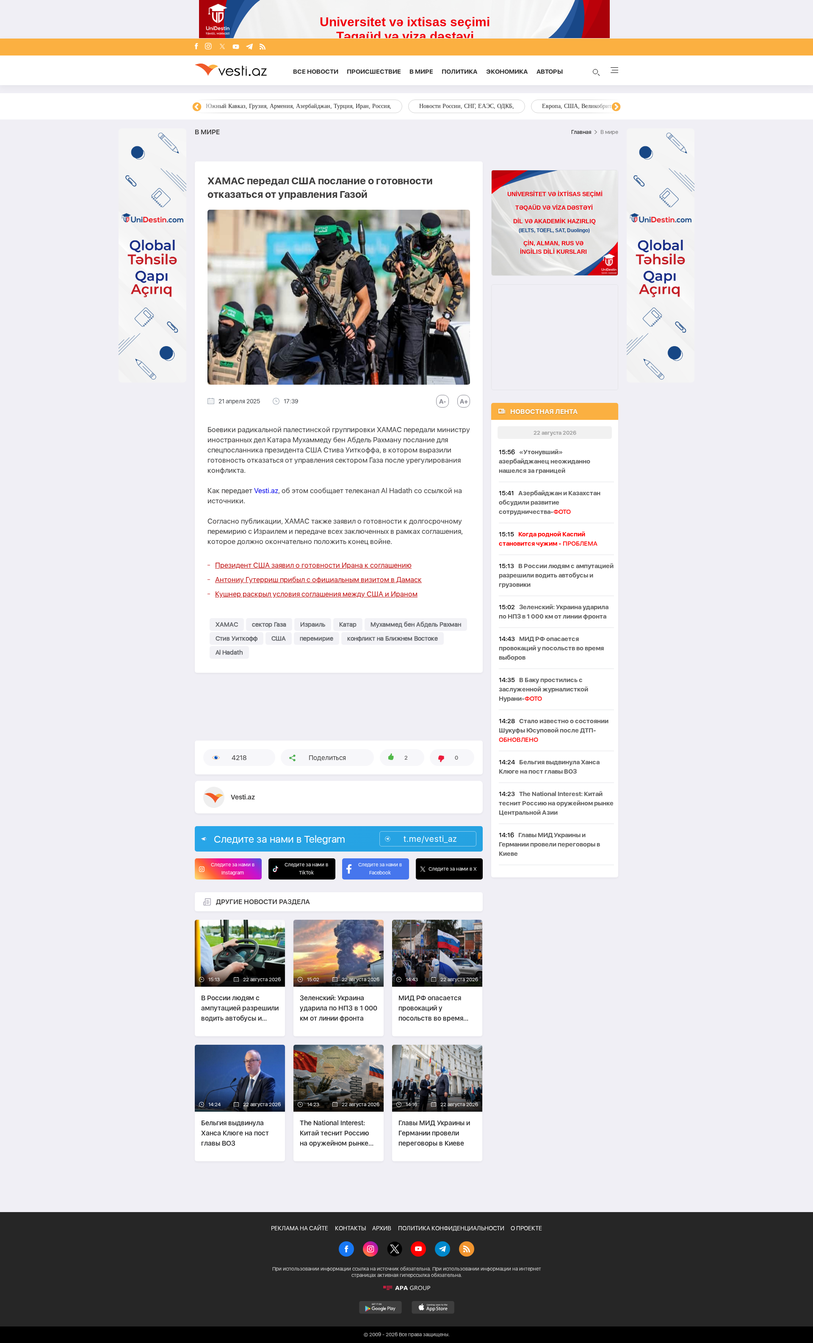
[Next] (616, 107)
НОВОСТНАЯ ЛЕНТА (544, 412)
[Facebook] (196, 47)
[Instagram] (208, 47)
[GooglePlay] (380, 1307)
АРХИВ (381, 1228)
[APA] (406, 1288)
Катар (348, 624)
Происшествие (374, 71)
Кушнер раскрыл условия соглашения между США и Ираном (316, 594)
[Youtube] (235, 47)
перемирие (316, 638)
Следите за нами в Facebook (380, 869)
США (278, 638)
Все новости (315, 71)
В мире (421, 71)
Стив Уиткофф (236, 638)
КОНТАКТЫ (350, 1228)
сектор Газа (269, 624)
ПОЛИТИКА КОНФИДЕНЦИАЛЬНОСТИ (451, 1228)
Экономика (507, 71)
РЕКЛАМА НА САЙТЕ (299, 1228)
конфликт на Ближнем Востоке (392, 638)
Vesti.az (266, 490)
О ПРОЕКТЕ (526, 1228)
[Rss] (262, 47)
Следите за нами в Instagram (232, 869)
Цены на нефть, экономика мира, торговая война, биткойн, (354, 106)
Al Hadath (229, 652)
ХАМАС (227, 624)
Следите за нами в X (453, 869)
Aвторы (549, 71)
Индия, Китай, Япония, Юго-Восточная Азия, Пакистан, (530, 106)
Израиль (312, 624)
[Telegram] (249, 47)
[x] (222, 47)
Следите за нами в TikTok (306, 869)
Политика (460, 71)
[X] (394, 1249)
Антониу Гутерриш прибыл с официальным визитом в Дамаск (318, 579)
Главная (581, 132)
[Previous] (197, 107)
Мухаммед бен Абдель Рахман (416, 624)
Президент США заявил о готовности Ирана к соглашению (313, 565)
